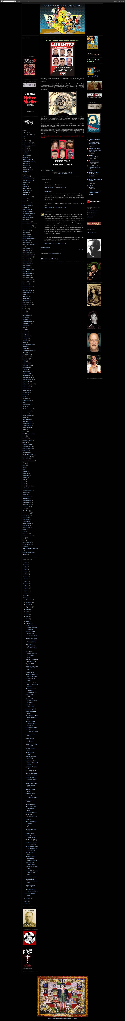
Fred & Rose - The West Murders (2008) (31, 808)
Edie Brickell (26, 298)
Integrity (25, 346)
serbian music (26, 502)
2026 (26, 562)
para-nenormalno (27, 456)
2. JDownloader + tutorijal (29, 137)
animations (25, 165)
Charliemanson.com (92, 210)
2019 (26, 576)
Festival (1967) (30, 672)
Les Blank (25, 398)
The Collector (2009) (31, 840)
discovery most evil (28, 213)
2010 (26, 597)
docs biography (27, 221)
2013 (26, 590)
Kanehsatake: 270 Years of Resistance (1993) (32, 880)
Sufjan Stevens (27, 523)
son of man (47, 211)
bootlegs (25, 186)
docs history (26, 242)
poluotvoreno (93, 185)
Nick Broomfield (27, 444)
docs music (26, 261)
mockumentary (27, 411)
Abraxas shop (26, 155)
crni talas (25, 207)
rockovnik (25, 494)
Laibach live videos (28, 379)
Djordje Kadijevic (27, 215)
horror (24, 327)
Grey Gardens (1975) (31, 876)
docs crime (25, 230)
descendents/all (27, 209)
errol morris (26, 300)
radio (24, 483)
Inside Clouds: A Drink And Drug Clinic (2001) (31, 785)
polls (24, 467)
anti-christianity (27, 169)
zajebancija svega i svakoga (30, 548)
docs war (25, 288)
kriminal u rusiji (27, 373)
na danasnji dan (27, 423)
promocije (25, 473)
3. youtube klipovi (27, 143)
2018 (26, 578)
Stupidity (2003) (30, 663)
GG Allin (25, 317)
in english (25, 334)
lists (24, 402)
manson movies (27, 404)
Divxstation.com (91, 212)
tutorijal (25, 538)
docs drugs (26, 234)
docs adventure (27, 217)
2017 (26, 581)
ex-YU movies (26, 302)
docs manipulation (27, 252)
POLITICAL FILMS (94, 172)
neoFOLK (25, 438)
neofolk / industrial (27, 440)
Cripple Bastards (27, 205)
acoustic (25, 157)
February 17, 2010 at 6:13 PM (55, 207)
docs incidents (26, 248)
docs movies (26, 259)
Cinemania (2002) (30, 793)
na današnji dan (27, 425)
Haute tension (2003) (31, 812)
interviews (25, 348)
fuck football (26, 315)
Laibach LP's (26, 381)
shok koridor (26, 515)
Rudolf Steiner (26, 496)
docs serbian (26, 277)
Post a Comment (45, 247)
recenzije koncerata (28, 486)
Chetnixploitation (94, 160)
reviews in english (27, 490)
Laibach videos (27, 390)
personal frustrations (28, 461)
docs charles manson (28, 223)
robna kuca (26, 492)
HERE (52, 170)
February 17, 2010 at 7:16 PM (55, 243)
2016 (26, 583)
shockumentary (27, 513)
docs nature (26, 265)
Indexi (24, 342)
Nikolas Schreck (27, 446)
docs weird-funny (27, 290)
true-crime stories (27, 536)
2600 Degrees (74, 1018)
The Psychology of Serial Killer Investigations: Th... (31, 690)
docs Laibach (26, 250)
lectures (25, 394)
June (27, 614)
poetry (24, 465)
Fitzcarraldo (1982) (31, 804)
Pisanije (91, 155)
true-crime (25, 533)
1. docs (25, 132)
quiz (24, 479)
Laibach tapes (26, 388)
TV (23, 540)
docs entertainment (28, 238)
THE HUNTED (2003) (94, 162)
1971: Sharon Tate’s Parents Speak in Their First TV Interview (94, 144)
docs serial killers (27, 279)
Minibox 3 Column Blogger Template (55, 1018)
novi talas (25, 450)
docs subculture (27, 286)
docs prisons (26, 267)
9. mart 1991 (26, 151)
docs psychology (27, 269)
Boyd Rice (25, 188)
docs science (26, 275)
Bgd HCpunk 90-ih (27, 180)
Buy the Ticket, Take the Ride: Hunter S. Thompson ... (31, 627)
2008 (26, 903)
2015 (26, 586)
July (27, 611)
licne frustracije (27, 400)
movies (24, 413)
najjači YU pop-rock (28, 433)
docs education (27, 236)
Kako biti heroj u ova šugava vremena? (95, 191)
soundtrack (26, 521)
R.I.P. (24, 481)
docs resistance (27, 273)
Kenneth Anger (27, 365)
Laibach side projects (28, 384)
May (27, 616)
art (23, 173)
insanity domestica (28, 344)
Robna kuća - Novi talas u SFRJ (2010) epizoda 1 (32, 762)
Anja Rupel (25, 167)
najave (24, 431)
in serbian (25, 340)
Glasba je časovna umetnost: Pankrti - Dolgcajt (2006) (31, 779)
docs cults (25, 232)
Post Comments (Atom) (54, 253)
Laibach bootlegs (27, 377)
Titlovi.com (90, 217)
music (24, 417)
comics (24, 201)
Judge (24, 361)
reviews (25, 488)
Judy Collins (26, 363)
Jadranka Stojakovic (28, 350)
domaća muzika (27, 292)
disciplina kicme (27, 211)
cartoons (25, 194)
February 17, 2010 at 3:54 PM (55, 187)
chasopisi (25, 198)
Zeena (24, 554)
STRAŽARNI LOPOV (94, 148)
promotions (26, 475)
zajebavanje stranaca (28, 552)
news (24, 442)
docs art (25, 219)
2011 (25, 595)
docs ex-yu (25, 240)
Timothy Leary (26, 527)
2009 (26, 901)
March (28, 621)
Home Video (26, 325)
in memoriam (26, 336)
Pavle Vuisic (26, 458)
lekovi (24, 396)
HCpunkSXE (26, 323)
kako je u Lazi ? (91, 232)
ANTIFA (25, 171)
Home (62, 249)
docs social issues (27, 282)
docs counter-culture (28, 228)
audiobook (25, 176)
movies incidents (27, 415)
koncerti (25, 369)
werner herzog (26, 544)
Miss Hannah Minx (28, 408)
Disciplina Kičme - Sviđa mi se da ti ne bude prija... (31, 700)
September (29, 607)
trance (24, 531)
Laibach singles (27, 386)
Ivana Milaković (93, 166)
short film (25, 517)
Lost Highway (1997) (31, 727)
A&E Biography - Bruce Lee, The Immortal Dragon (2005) (32, 848)
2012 (26, 593)
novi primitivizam (27, 448)
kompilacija (26, 367)
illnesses (25, 331)
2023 (26, 566)
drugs (24, 294)
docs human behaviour (29, 244)
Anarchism (25, 163)
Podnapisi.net (90, 215)
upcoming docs (27, 542)
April (27, 619)
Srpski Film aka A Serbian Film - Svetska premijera (31, 858)
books (24, 184)
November (29, 602)
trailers (24, 529)
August (28, 609)
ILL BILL (25, 329)
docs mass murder (28, 254)
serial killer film (27, 504)
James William (67, 1018)
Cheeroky (47, 191)
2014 (26, 588)
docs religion (26, 271)
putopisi (25, 477)
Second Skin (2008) (31, 771)
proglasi (25, 471)
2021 (26, 571)
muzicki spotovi (27, 421)
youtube (25, 546)
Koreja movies (26, 371)
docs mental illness (28, 257)
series (24, 508)
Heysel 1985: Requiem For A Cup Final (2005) (32, 872)
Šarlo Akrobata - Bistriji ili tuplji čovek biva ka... (32, 717)
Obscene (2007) (30, 833)
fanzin (24, 311)
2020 (26, 574)
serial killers (26, 506)
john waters (26, 359)
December (29, 599)
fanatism (25, 309)
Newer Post (44, 249)
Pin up (24, 463)
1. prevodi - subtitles (28, 135)
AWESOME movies (28, 178)
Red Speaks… (92, 182)
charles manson (27, 196)
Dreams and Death (93, 157)
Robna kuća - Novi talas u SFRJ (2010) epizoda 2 (32, 684)
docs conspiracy (27, 226)
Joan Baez (25, 352)
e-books (25, 296)
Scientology (26, 498)
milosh (91, 194)
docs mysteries (27, 263)
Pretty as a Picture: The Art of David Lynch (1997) (31, 723)
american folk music (28, 161)
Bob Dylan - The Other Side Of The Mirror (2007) (32, 667)
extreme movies (27, 304)
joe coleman (26, 354)
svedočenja (26, 525)
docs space (26, 284)
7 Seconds (25, 148)
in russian (25, 338)
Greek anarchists (27, 321)
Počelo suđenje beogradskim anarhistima (30, 739)
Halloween (91, 187)
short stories (26, 519)
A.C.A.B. (25, 153)
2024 (26, 564)
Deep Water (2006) (31, 709)
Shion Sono (26, 511)
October (28, 604)
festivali (25, 313)
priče (24, 469)
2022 (26, 569)
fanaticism (25, 306)
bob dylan (25, 182)
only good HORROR (28, 454)
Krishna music (26, 375)
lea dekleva (26, 392)
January (28, 898)
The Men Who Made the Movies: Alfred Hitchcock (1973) (31, 640)
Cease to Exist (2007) (31, 635)
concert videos (26, 203)
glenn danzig (26, 319)
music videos (26, 419)
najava (24, 429)
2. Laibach (25, 141)
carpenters (25, 192)
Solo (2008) (29, 819)
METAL (25, 406)
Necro (24, 436)
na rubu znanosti (27, 427)
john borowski (26, 356)
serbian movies (27, 500)
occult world (26, 452)
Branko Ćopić (26, 190)
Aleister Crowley (27, 159)
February (28, 623)
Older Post (81, 249)
